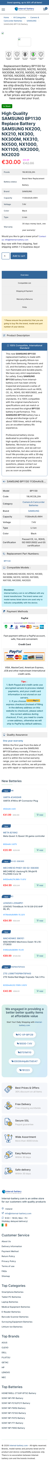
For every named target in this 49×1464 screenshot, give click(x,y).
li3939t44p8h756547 (26, 1061)
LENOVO (6, 1372)
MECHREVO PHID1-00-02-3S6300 (21, 868)
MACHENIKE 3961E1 (13, 938)
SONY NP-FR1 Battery (12, 1398)
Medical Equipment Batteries (16, 1307)
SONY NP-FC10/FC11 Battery (16, 1403)
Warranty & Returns (24, 299)
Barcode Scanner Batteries (15, 1317)
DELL (4, 1352)
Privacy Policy (9, 1261)
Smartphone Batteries (12, 1292)
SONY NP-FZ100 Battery (14, 1413)
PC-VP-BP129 (25, 1034)
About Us (6, 1241)
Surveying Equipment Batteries (17, 1321)
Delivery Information (12, 1246)
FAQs (24, 307)
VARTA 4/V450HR (12, 797)
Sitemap (6, 1276)
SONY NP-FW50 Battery (14, 1408)
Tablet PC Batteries (11, 1297)
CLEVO (5, 1347)
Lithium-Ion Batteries (12, 1326)
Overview (25, 275)
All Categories (19, 17)
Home (6, 17)
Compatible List (24, 283)
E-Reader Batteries (11, 1312)
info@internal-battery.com (18, 1213)
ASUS (4, 1342)
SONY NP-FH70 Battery (13, 1418)
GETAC (5, 1362)
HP (3, 1367)
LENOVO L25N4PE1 (13, 903)
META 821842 (10, 832)
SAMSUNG (31, 21)
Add (41, 815)
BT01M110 (25, 1052)
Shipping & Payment (24, 291)
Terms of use (8, 1266)
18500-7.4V (25, 1043)
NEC (4, 1377)
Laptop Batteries (10, 1302)
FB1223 (26, 1070)
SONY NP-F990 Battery (13, 1428)
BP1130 (7, 561)
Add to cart (19, 256)
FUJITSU (6, 1357)
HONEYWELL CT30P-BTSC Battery (19, 1393)
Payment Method (10, 1251)
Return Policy (8, 1256)
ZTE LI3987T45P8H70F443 (17, 973)
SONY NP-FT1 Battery (12, 1423)
